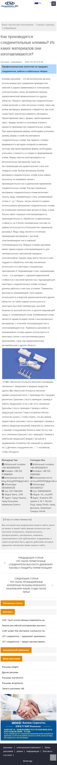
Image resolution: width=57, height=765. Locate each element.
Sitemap (27, 761)
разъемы (7, 747)
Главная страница (45, 24)
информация (10, 28)
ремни (20, 751)
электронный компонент (29, 747)
